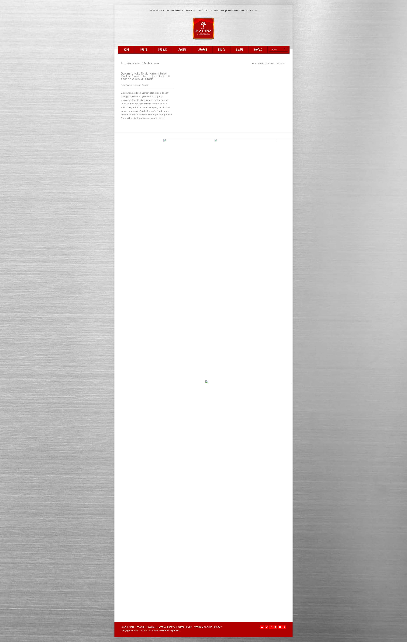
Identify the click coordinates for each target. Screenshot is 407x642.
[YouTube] (280, 627)
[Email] (262, 627)
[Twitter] (266, 627)
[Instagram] (275, 627)
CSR (146, 85)
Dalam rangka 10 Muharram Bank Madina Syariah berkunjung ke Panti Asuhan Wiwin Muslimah (145, 76)
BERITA (221, 49)
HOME (126, 49)
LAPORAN (202, 49)
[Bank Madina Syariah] (203, 39)
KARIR (189, 627)
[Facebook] (271, 627)
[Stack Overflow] (284, 627)
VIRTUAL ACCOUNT (203, 627)
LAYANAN (182, 49)
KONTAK (258, 49)
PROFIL (143, 49)
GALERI (239, 49)
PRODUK (162, 49)
